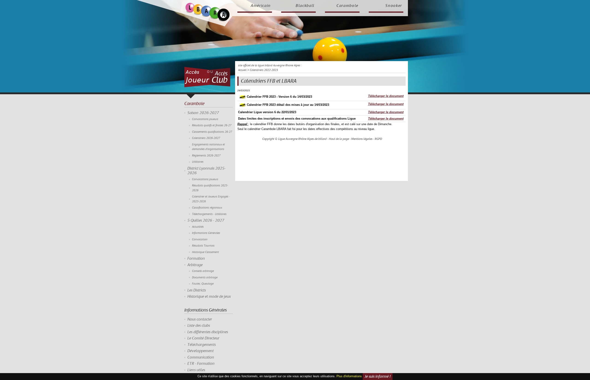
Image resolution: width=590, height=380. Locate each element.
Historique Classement (205, 252)
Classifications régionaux (207, 207)
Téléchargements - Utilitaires (209, 214)
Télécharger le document (386, 96)
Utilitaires (198, 161)
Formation (196, 258)
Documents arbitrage (205, 277)
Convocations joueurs (205, 119)
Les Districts (196, 290)
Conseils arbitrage (203, 271)
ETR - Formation (201, 363)
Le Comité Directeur (203, 338)
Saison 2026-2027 (203, 113)
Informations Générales (206, 233)
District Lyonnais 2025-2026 (206, 170)
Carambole (347, 5)
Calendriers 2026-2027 (206, 138)
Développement (200, 351)
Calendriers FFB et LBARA (269, 81)
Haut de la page (339, 139)
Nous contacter (199, 319)
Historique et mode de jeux (209, 296)
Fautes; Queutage (203, 283)
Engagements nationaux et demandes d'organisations (208, 147)
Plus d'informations (349, 376)
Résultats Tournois (203, 245)
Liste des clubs (198, 325)
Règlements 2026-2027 (206, 155)
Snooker (393, 5)
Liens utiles (196, 370)
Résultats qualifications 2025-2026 (210, 188)
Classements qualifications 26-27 (212, 131)
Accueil (242, 70)
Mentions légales (361, 139)
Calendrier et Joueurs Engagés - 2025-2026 (211, 199)
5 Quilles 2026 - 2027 (205, 220)
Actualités (198, 226)
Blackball (305, 5)
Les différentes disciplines (207, 332)
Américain (261, 5)
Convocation (199, 239)
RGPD (378, 139)
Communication (200, 357)
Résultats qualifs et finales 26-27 (211, 125)
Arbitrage (195, 265)
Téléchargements (201, 344)
